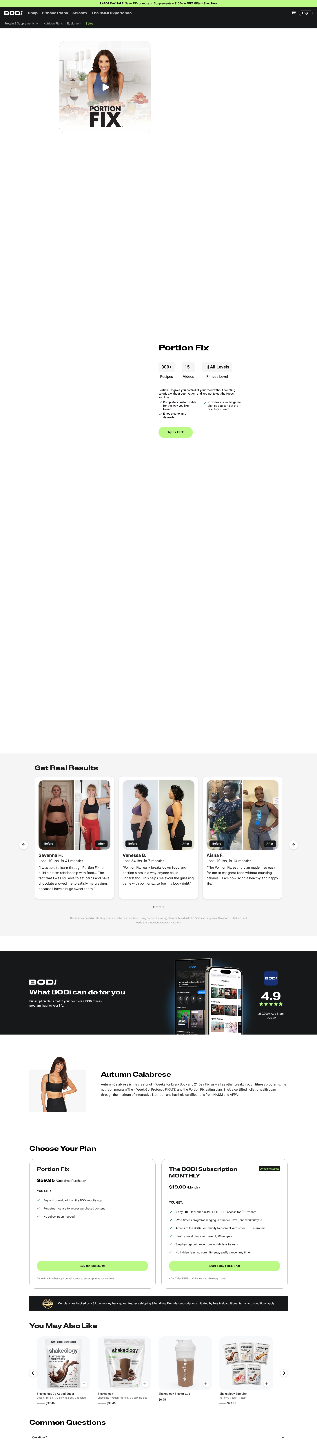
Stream (79, 13)
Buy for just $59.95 (92, 1265)
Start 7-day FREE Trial (224, 1265)
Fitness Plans (55, 13)
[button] (153, 907)
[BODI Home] (13, 13)
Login (305, 13)
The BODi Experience (111, 13)
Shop (33, 13)
